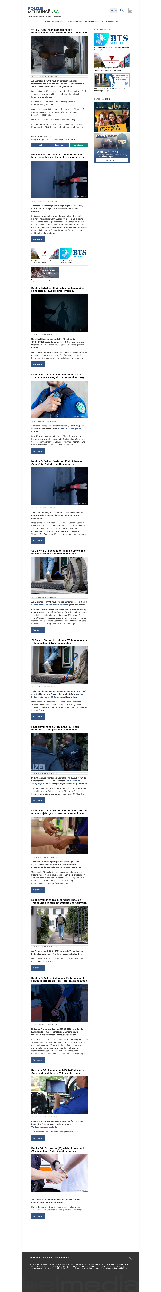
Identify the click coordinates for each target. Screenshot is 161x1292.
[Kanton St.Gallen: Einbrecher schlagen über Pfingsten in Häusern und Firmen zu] (59, 313)
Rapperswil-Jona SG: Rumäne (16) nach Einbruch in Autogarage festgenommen (55, 728)
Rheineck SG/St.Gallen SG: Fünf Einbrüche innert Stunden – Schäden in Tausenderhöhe (58, 156)
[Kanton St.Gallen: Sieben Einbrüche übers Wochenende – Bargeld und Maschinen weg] (59, 399)
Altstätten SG (48, 22)
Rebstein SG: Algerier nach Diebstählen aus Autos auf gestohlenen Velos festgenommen (57, 1071)
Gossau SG (68, 22)
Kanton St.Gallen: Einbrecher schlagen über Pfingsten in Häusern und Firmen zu (57, 289)
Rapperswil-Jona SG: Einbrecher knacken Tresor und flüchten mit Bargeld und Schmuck (59, 901)
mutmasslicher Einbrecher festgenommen (49, 883)
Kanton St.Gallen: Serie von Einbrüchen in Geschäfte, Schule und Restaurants (56, 462)
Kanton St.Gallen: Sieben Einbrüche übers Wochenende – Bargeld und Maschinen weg (57, 376)
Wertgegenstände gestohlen (44, 1127)
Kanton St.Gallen (51, 697)
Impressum (35, 1257)
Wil (117, 22)
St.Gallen (103, 22)
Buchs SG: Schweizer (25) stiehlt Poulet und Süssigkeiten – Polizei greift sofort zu (57, 1149)
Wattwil (111, 22)
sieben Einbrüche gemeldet (70, 428)
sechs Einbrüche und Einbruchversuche (49, 604)
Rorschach (93, 22)
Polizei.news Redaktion (49, 76)
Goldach (59, 22)
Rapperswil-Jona (80, 22)
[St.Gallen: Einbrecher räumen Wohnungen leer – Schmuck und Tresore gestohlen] (59, 665)
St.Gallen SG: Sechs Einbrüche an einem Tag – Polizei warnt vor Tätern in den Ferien (59, 552)
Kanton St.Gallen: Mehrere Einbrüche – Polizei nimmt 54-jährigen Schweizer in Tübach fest (59, 812)
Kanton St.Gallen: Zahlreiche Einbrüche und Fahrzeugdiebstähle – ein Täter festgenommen (59, 979)
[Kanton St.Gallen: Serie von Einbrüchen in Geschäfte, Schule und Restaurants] (59, 486)
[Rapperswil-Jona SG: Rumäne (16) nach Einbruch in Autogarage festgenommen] (59, 752)
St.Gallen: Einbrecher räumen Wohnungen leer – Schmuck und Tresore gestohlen (59, 641)
